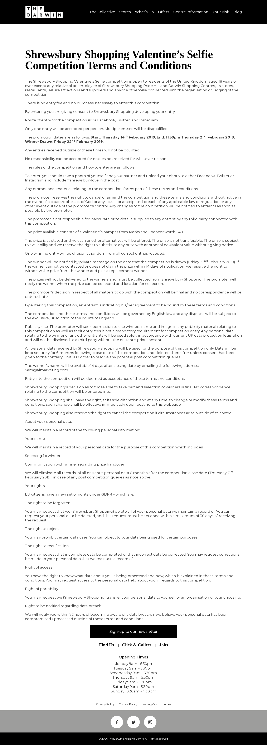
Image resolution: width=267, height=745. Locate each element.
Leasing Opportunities (156, 704)
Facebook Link (117, 722)
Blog (237, 12)
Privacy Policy (105, 704)
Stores (125, 12)
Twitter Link (133, 722)
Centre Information (190, 12)
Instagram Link (150, 722)
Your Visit (221, 12)
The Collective (102, 12)
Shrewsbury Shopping (45, 12)
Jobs (163, 644)
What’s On (144, 12)
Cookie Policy (128, 704)
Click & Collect (136, 644)
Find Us (106, 644)
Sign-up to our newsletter (133, 631)
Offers (163, 12)
